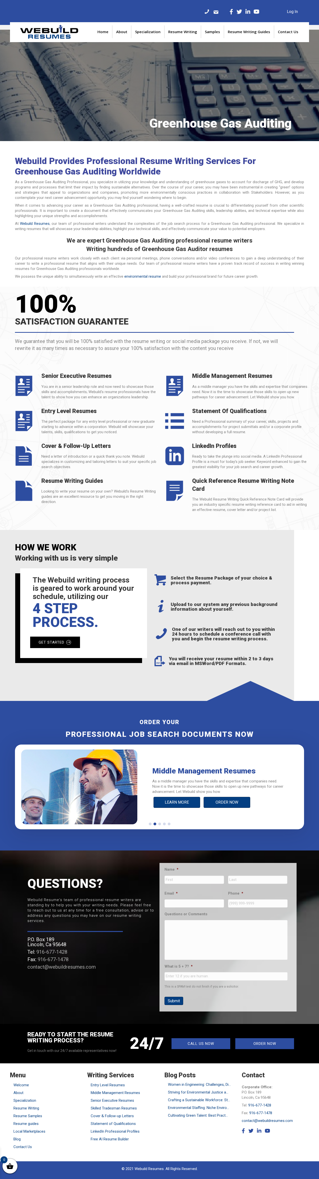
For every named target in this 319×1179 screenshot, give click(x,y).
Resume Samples (27, 1116)
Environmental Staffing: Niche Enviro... (198, 1107)
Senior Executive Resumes (112, 1100)
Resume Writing (182, 31)
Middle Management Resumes (115, 1093)
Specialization (147, 31)
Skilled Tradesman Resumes (114, 1108)
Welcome (21, 1085)
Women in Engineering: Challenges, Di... (199, 1084)
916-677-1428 (51, 952)
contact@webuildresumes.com (61, 967)
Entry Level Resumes (108, 1085)
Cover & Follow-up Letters (112, 1116)
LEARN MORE (177, 802)
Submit (174, 1001)
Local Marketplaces (29, 1131)
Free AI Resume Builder (110, 1139)
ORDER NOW (227, 802)
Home (102, 31)
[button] (150, 824)
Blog (17, 1139)
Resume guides (26, 1123)
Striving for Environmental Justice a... (198, 1092)
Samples (212, 31)
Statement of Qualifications (113, 1123)
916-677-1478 (53, 959)
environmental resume (142, 276)
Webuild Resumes (34, 223)
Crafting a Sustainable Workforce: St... (199, 1100)
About (121, 31)
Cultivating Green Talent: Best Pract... (198, 1115)
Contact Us (288, 31)
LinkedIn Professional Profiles (115, 1131)
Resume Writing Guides (249, 31)
